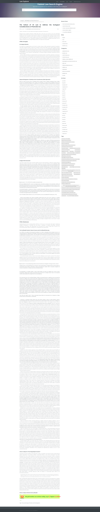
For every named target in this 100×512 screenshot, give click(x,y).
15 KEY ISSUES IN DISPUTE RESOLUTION (68, 24)
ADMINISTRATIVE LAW (65, 51)
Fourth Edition (64, 152)
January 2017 (64, 103)
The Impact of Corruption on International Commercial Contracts (71, 187)
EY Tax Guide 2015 (77, 151)
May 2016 (63, 119)
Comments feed (64, 43)
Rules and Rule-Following (65, 180)
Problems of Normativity (65, 177)
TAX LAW (63, 75)
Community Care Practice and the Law (67, 146)
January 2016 (64, 127)
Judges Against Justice (65, 166)
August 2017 (64, 88)
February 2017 (64, 101)
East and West (71, 151)
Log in (63, 39)
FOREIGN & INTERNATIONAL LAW (67, 65)
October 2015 (64, 133)
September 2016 (65, 111)
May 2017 (63, 95)
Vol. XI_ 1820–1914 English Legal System (72, 195)
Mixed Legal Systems (77, 174)
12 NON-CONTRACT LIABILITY (66, 30)
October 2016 (64, 109)
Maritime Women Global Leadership (67, 174)
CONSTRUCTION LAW (65, 57)
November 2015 (64, 131)
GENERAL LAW (64, 67)
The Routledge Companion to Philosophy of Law (68, 192)
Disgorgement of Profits (65, 151)
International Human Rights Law (66, 162)
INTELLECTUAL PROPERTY (66, 71)
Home (57, 1)
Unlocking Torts (64, 195)
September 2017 (65, 86)
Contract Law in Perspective (66, 149)
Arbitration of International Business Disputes (68, 141)
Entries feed (64, 41)
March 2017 (64, 99)
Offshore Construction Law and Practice (67, 175)
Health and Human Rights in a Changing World (73, 152)
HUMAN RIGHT (64, 69)
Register (71, 1)
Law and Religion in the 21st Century (75, 166)
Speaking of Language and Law (66, 183)
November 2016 (64, 107)
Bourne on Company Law (65, 143)
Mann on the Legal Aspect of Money (67, 172)
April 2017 (63, 97)
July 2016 (63, 115)
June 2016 (63, 117)
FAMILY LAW (64, 63)
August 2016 (64, 113)
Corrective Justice (77, 149)
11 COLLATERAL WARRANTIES (66, 32)
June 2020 (63, 80)
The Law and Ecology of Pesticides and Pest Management (31, 502)
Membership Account (77, 1)
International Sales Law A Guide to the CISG (68, 165)
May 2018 (63, 82)
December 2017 (64, 84)
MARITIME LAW (64, 73)
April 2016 (63, 121)
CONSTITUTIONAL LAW (65, 55)
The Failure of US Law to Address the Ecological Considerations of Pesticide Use (40, 26)
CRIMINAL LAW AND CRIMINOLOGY (67, 59)
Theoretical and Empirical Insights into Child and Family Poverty (70, 189)
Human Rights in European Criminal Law (67, 157)
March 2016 (64, 123)
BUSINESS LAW (64, 53)
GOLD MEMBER (62, 1)
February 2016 (64, 125)
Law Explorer (24, 1)
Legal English (63, 168)
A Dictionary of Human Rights (66, 138)
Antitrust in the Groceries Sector (66, 140)
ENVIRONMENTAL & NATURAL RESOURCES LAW (31, 20)
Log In (67, 1)
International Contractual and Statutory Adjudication (69, 160)
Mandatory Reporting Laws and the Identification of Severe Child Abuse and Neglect (71, 170)
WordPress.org (64, 45)
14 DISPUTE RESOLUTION (66, 26)
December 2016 (64, 105)
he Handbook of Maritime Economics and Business (69, 154)
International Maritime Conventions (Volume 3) (68, 163)
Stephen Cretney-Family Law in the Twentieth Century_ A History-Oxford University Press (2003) (71, 186)
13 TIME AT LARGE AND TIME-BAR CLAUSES (68, 28)
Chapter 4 (21, 325)
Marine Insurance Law (77, 172)
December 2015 (64, 129)
